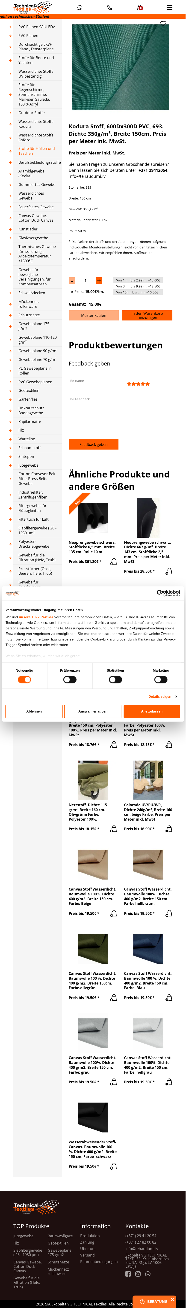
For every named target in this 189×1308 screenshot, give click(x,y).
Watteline (26, 439)
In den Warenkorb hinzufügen (147, 315)
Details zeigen (159, 697)
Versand (87, 1255)
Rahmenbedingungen (99, 1261)
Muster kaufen (93, 315)
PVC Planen (28, 35)
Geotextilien (28, 390)
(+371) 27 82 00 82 (140, 1242)
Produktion (90, 1236)
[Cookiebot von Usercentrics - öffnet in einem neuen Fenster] (160, 593)
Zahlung (87, 1242)
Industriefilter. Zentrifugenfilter (32, 495)
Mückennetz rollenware (29, 304)
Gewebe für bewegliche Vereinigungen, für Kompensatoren (34, 277)
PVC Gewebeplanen (35, 382)
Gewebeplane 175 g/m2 (33, 326)
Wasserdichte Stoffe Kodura (35, 124)
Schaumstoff (29, 447)
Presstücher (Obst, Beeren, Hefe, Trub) (35, 571)
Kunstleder (28, 229)
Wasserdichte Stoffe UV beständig (35, 74)
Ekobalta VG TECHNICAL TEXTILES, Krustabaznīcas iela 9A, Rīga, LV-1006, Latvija (147, 1260)
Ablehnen (34, 711)
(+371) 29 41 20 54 (140, 1236)
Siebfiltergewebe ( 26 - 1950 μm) (37, 530)
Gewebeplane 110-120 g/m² (37, 340)
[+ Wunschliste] (163, 23)
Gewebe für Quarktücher (29, 584)
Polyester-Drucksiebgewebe (33, 544)
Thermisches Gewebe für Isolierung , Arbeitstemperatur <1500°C (37, 253)
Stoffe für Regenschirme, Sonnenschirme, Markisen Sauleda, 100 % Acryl (34, 94)
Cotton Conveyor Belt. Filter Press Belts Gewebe (37, 478)
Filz (21, 430)
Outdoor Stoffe (31, 112)
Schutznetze (29, 315)
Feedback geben (94, 444)
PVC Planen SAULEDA (36, 26)
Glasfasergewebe (33, 238)
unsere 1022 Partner (36, 617)
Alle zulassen (151, 711)
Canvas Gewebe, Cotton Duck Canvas (35, 218)
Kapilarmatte (29, 421)
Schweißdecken (31, 292)
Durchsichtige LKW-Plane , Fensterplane (36, 47)
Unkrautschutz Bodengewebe (31, 410)
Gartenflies (28, 399)
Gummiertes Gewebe (36, 184)
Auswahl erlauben (92, 711)
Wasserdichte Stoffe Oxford (35, 137)
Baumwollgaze (60, 1236)
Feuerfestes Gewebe (36, 207)
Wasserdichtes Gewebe (31, 196)
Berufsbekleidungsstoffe (37, 162)
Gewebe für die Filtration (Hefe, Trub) (37, 557)
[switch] (70, 679)
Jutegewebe (28, 465)
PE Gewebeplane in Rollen (35, 371)
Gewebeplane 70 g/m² (37, 359)
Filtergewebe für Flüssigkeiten (32, 508)
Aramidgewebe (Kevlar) (31, 173)
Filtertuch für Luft (33, 519)
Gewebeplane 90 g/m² (37, 350)
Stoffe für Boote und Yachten (36, 60)
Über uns (88, 1249)
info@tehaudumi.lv (141, 1249)
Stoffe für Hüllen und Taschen (36, 151)
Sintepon (26, 456)
